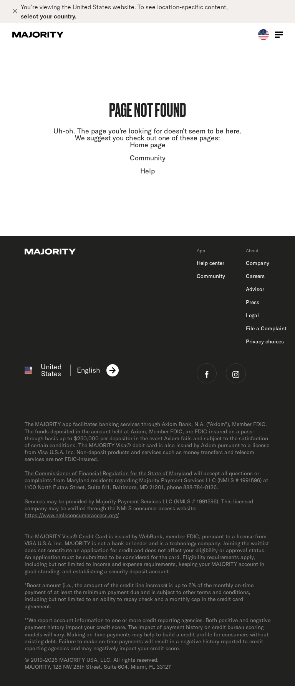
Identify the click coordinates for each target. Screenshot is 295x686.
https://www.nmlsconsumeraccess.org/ (72, 515)
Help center (210, 263)
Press (252, 302)
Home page (148, 144)
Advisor (255, 289)
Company (257, 263)
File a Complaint (266, 328)
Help (147, 171)
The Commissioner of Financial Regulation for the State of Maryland (108, 473)
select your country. (48, 16)
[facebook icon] (207, 373)
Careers (255, 276)
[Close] (16, 11)
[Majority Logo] (38, 35)
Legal (252, 315)
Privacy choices (265, 341)
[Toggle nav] (279, 35)
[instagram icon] (236, 373)
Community (148, 157)
